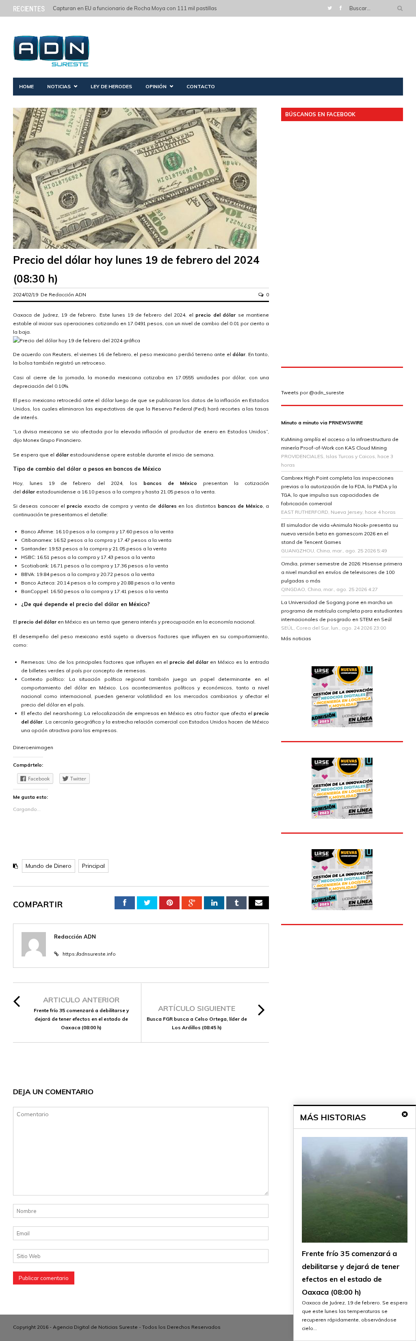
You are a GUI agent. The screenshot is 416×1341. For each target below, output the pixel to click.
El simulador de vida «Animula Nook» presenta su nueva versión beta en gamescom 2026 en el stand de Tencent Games (339, 533)
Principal (93, 865)
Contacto (200, 86)
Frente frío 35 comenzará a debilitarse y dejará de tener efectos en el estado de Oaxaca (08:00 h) (81, 1018)
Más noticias (296, 638)
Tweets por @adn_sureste (312, 392)
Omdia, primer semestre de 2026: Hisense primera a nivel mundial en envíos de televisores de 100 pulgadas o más (341, 572)
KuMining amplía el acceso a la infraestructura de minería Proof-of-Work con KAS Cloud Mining (340, 443)
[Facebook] (341, 8)
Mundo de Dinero (49, 865)
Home (26, 86)
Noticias (59, 86)
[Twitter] (329, 8)
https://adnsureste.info (89, 954)
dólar (201, 662)
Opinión (156, 86)
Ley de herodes (111, 86)
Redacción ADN (67, 294)
